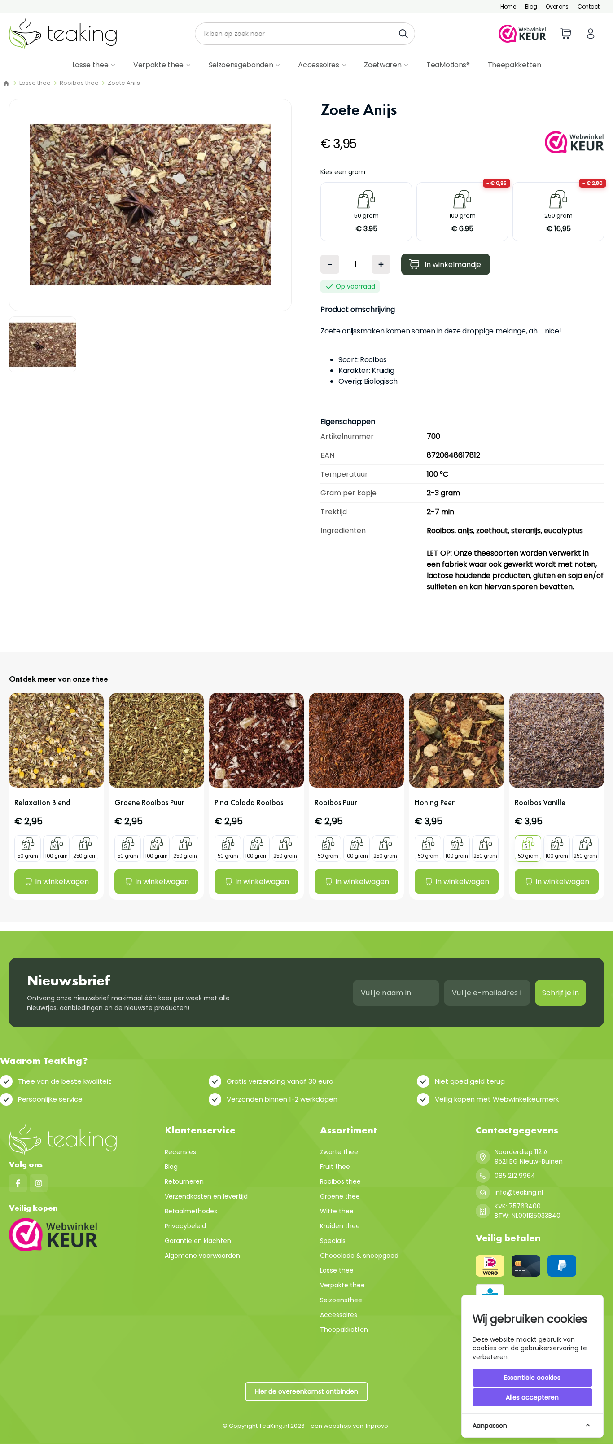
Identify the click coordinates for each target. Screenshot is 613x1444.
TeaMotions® (447, 65)
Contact (589, 6)
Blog (531, 6)
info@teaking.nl (519, 1192)
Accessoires (318, 65)
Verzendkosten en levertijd (206, 1196)
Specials (333, 1240)
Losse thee (90, 65)
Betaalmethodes (191, 1211)
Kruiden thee (340, 1225)
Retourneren (184, 1181)
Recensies (180, 1151)
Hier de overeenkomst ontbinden (306, 1391)
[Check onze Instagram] (39, 1183)
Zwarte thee (339, 1151)
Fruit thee (335, 1166)
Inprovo (377, 1426)
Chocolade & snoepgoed (359, 1255)
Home (508, 6)
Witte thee (337, 1211)
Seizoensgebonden (241, 65)
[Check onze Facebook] (18, 1183)
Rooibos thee (79, 83)
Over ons (557, 6)
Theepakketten (514, 65)
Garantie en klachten (198, 1240)
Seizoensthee (341, 1299)
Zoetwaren (382, 65)
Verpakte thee (158, 65)
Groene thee (340, 1196)
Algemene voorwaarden (202, 1255)
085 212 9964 (515, 1175)
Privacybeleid (185, 1225)
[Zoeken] (406, 33)
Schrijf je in (560, 993)
